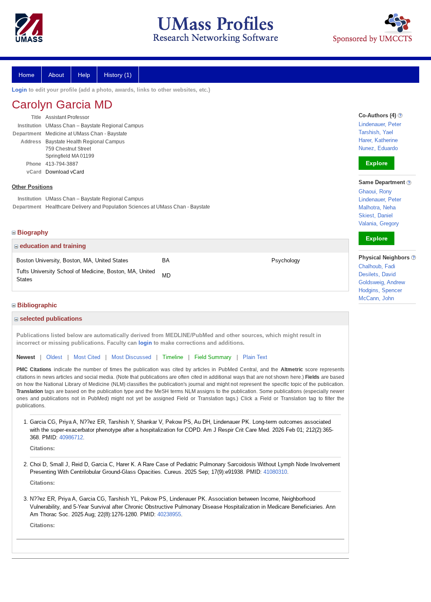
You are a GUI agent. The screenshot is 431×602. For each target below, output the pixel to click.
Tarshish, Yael (376, 132)
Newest (25, 357)
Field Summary (212, 357)
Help (84, 74)
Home (27, 74)
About (56, 74)
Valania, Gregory (379, 223)
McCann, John (376, 298)
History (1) (118, 74)
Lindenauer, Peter (380, 124)
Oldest (54, 357)
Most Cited (87, 357)
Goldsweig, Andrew (382, 282)
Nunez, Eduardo (378, 148)
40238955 (169, 514)
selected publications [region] (50, 318)
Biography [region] (33, 232)
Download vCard (64, 172)
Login (19, 90)
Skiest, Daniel (376, 215)
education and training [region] (52, 245)
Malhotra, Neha (377, 207)
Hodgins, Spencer (380, 290)
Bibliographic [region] (38, 305)
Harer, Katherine (378, 140)
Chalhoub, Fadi (377, 266)
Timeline (172, 357)
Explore (377, 163)
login (145, 343)
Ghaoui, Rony (375, 191)
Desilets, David (377, 274)
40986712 (71, 437)
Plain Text (255, 357)
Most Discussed (131, 357)
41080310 (275, 472)
